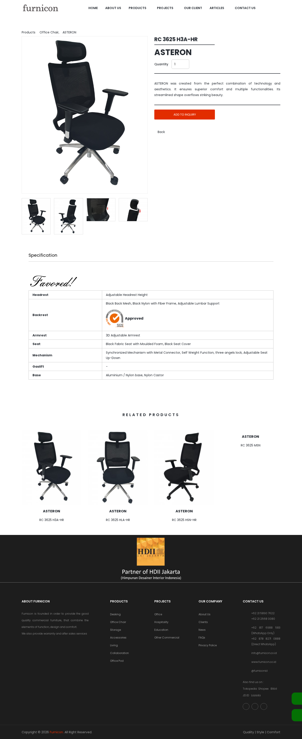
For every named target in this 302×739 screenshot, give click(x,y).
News (202, 630)
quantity (161, 64)
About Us (204, 614)
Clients (203, 622)
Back (161, 132)
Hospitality (161, 622)
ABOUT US (113, 8)
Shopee (263, 689)
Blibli (274, 689)
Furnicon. (57, 732)
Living (114, 645)
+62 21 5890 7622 (263, 613)
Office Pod (117, 661)
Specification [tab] (43, 255)
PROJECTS (165, 8)
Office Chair (118, 622)
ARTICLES (217, 8)
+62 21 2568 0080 (263, 619)
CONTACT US (245, 8)
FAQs (202, 637)
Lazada (256, 695)
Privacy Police (208, 645)
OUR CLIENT (193, 8)
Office (158, 614)
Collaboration (119, 653)
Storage (115, 630)
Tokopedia (250, 689)
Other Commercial (166, 637)
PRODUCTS (137, 8)
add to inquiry (185, 114)
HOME (93, 8)
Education (161, 630)
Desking (115, 614)
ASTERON (51, 511)
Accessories (118, 637)
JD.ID (246, 695)
